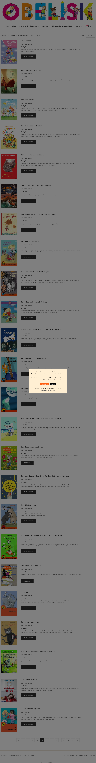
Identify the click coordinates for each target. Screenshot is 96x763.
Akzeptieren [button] (44, 384)
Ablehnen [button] (53, 384)
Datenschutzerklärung (48, 390)
